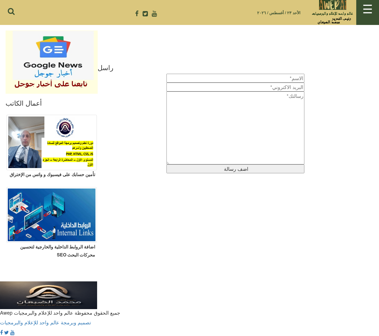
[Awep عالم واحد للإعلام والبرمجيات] (48, 290)
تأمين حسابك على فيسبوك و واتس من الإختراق (52, 174)
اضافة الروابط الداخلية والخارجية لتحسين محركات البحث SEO (57, 250)
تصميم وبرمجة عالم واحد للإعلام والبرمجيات (45, 322)
